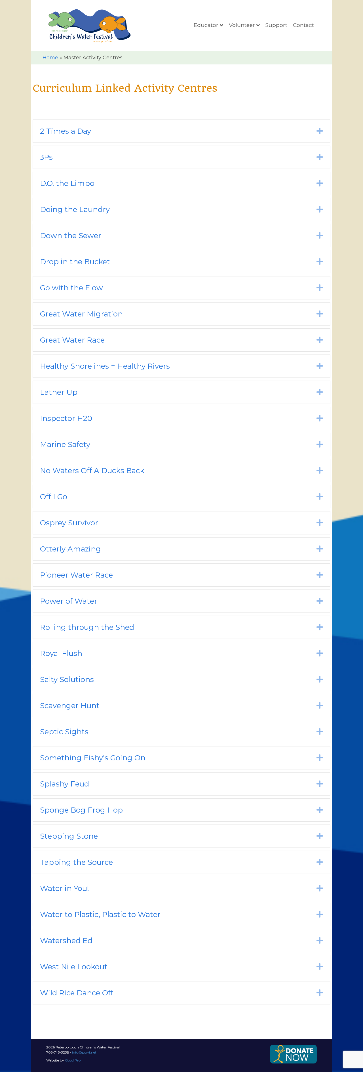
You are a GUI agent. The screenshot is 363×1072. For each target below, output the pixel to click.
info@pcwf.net (84, 1052)
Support (276, 25)
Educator (206, 25)
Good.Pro (73, 1060)
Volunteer (242, 25)
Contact (303, 25)
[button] (319, 131)
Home (50, 57)
